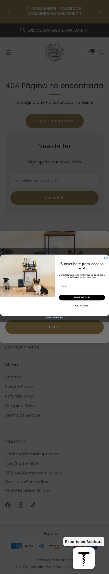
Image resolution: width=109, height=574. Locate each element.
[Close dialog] (106, 257)
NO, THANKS (81, 306)
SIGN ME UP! (81, 297)
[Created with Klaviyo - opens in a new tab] (54, 318)
